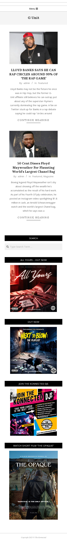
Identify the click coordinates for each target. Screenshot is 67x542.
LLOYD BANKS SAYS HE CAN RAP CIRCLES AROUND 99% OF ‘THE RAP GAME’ (33, 74)
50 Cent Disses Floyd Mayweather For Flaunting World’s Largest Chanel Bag (33, 167)
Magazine (48, 176)
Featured (43, 83)
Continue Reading (33, 120)
